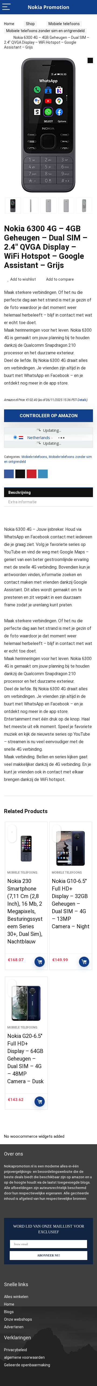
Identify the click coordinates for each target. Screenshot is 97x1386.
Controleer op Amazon (49, 415)
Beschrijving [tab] (19, 492)
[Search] (88, 7)
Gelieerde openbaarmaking (27, 1365)
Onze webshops (18, 1319)
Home (9, 24)
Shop (30, 24)
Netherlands (38, 437)
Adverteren (13, 1327)
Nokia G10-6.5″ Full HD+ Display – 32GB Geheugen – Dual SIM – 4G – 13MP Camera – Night (70, 904)
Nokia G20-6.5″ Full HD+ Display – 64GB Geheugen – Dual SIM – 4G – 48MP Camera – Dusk (25, 1059)
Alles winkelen (16, 1297)
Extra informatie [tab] (22, 502)
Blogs (9, 1312)
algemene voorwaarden (24, 1357)
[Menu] (6, 7)
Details (82, 400)
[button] (90, 60)
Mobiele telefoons (64, 24)
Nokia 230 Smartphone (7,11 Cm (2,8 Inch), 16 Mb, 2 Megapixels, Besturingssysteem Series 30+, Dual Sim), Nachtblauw (25, 911)
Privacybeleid (15, 1350)
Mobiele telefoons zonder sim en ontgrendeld (45, 31)
